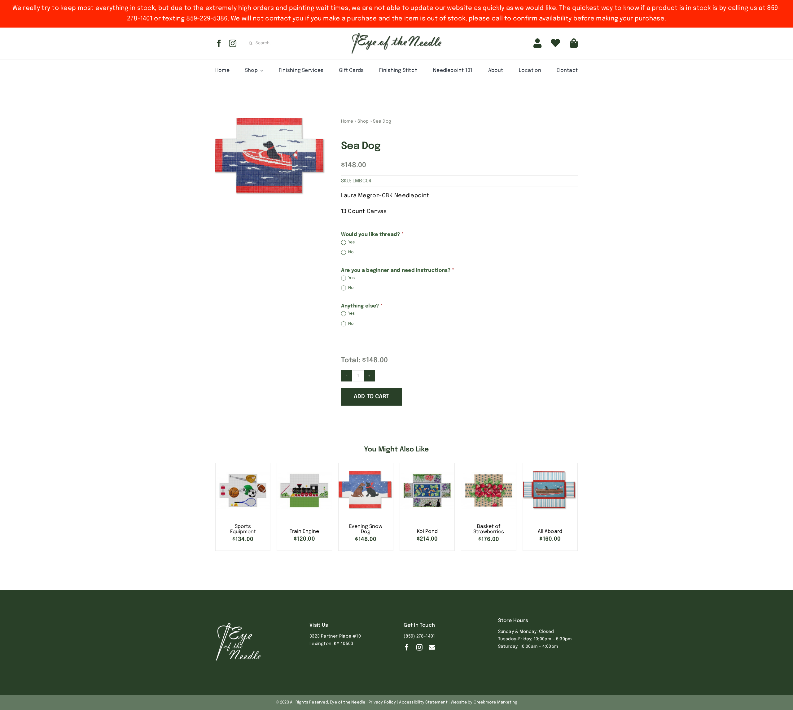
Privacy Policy (382, 702)
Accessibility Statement (423, 702)
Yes (351, 242)
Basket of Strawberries (488, 529)
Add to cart (371, 396)
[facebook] (219, 43)
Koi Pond (427, 531)
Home (347, 121)
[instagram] (232, 43)
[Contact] (432, 647)
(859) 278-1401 (419, 636)
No (350, 252)
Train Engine (304, 531)
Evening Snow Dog (365, 529)
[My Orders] (555, 43)
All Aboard (550, 531)
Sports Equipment (243, 529)
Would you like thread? (372, 234)
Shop (363, 121)
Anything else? (362, 306)
